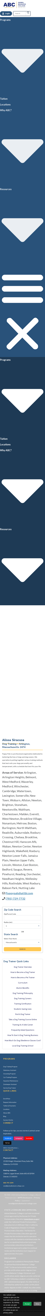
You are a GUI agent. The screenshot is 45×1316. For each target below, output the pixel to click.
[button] (22, 311)
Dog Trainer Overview (23, 967)
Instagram (18, 1138)
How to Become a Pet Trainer (23, 977)
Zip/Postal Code (10, 914)
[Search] (28, 12)
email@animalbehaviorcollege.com (13, 1186)
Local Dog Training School (22, 1046)
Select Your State (10, 939)
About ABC (6, 1113)
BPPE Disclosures (25, 1198)
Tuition (4, 98)
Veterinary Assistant (9, 1070)
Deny (37, 1304)
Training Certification (22, 1004)
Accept (27, 1304)
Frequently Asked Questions (22, 1030)
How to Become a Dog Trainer (22, 972)
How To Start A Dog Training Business (22, 1035)
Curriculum (22, 983)
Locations (5, 104)
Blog (4, 1116)
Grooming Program (9, 1074)
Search (22, 949)
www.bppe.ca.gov (31, 1219)
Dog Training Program (10, 1067)
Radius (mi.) (8, 922)
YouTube (29, 1138)
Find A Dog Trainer (22, 1014)
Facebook (8, 1138)
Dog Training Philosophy (23, 993)
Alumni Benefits (22, 988)
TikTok (7, 1143)
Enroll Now (6, 1099)
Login (7, 13)
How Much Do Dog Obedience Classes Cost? (23, 1040)
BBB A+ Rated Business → (11, 1148)
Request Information (9, 1102)
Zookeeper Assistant (10, 1084)
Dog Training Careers (22, 998)
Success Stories (8, 1120)
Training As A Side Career (22, 1025)
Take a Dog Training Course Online (23, 1019)
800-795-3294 (8, 1183)
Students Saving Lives (23, 1009)
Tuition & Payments (9, 1106)
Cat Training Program (10, 1077)
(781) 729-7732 (15, 898)
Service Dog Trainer (9, 1088)
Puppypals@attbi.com (19, 893)
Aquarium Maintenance (10, 1081)
